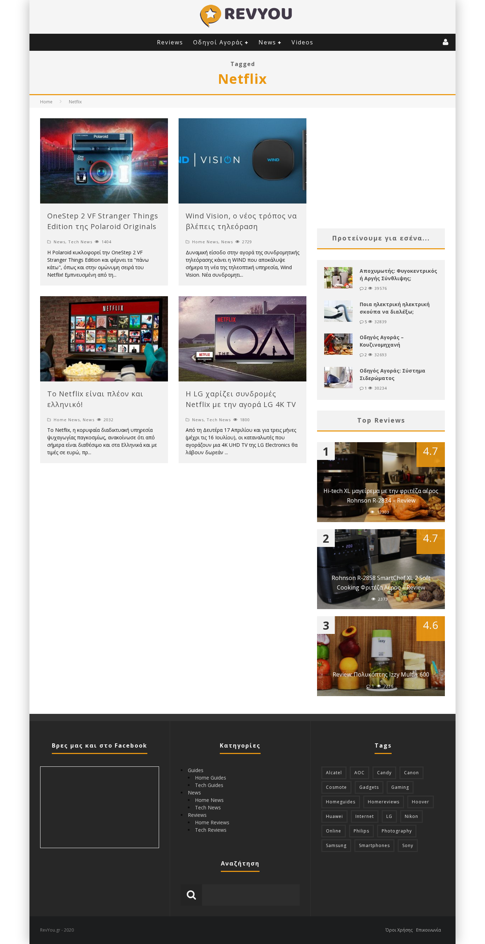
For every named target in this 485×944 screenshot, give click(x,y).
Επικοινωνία (428, 930)
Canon (411, 773)
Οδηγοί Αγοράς (218, 42)
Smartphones (374, 845)
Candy (384, 773)
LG (389, 816)
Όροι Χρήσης (399, 930)
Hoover (420, 802)
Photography (397, 831)
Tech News (80, 241)
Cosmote (336, 787)
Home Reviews (212, 822)
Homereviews (383, 802)
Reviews (170, 42)
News (267, 42)
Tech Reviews (211, 829)
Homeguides (340, 802)
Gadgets (369, 787)
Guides (195, 770)
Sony (407, 845)
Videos (302, 42)
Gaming (400, 787)
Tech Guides (209, 785)
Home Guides (210, 777)
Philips (361, 831)
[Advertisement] (381, 168)
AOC (359, 773)
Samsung (336, 845)
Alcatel (334, 773)
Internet (364, 816)
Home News (205, 241)
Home (46, 102)
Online (333, 831)
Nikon (411, 816)
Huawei (334, 816)
